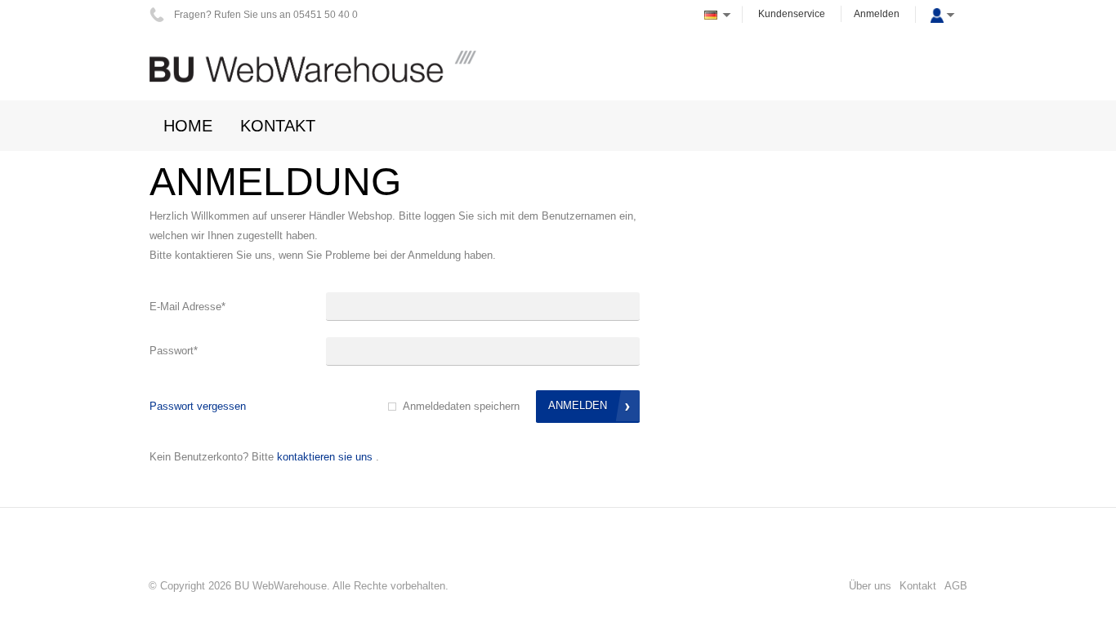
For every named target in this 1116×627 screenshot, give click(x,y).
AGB (955, 586)
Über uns (870, 586)
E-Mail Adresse (187, 306)
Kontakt (917, 586)
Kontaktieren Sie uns (325, 457)
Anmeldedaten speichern (461, 406)
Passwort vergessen (198, 406)
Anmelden (876, 14)
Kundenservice (791, 14)
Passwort (174, 351)
